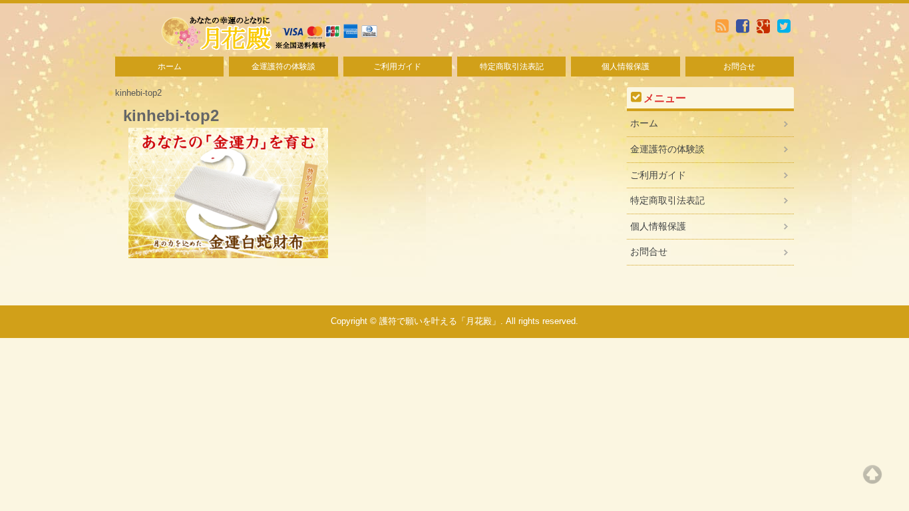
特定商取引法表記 (512, 66)
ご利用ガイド (397, 66)
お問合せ (739, 66)
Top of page (872, 474)
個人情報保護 (625, 66)
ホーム (170, 66)
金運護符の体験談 (283, 66)
